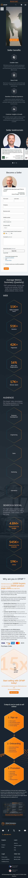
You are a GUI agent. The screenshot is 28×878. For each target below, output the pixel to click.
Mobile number (6, 217)
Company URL (6, 225)
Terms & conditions (9, 257)
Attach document (9, 248)
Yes (6, 233)
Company (5, 204)
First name (5, 198)
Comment (7, 236)
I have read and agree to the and (11, 258)
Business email (6, 211)
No (11, 233)
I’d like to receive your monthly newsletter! (14, 264)
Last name (16, 198)
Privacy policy (8, 260)
